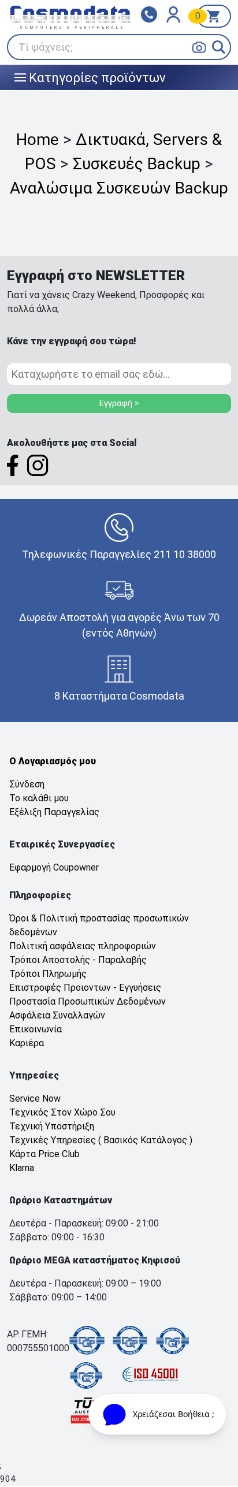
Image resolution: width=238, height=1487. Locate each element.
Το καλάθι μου (39, 798)
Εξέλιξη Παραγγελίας (54, 811)
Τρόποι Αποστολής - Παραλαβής (78, 959)
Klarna (21, 1167)
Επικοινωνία (35, 1029)
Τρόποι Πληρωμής (48, 973)
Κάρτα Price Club (44, 1153)
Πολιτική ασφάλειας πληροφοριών (82, 945)
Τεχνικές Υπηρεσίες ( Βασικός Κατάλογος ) (100, 1140)
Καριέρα (26, 1043)
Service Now (35, 1098)
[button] (218, 47)
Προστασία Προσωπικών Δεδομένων (87, 1001)
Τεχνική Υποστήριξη (51, 1126)
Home (37, 139)
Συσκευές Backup (136, 163)
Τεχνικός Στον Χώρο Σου (62, 1112)
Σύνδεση (26, 784)
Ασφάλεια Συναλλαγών (57, 1015)
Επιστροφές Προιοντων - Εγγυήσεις (85, 987)
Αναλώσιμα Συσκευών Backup (119, 188)
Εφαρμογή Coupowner (54, 867)
